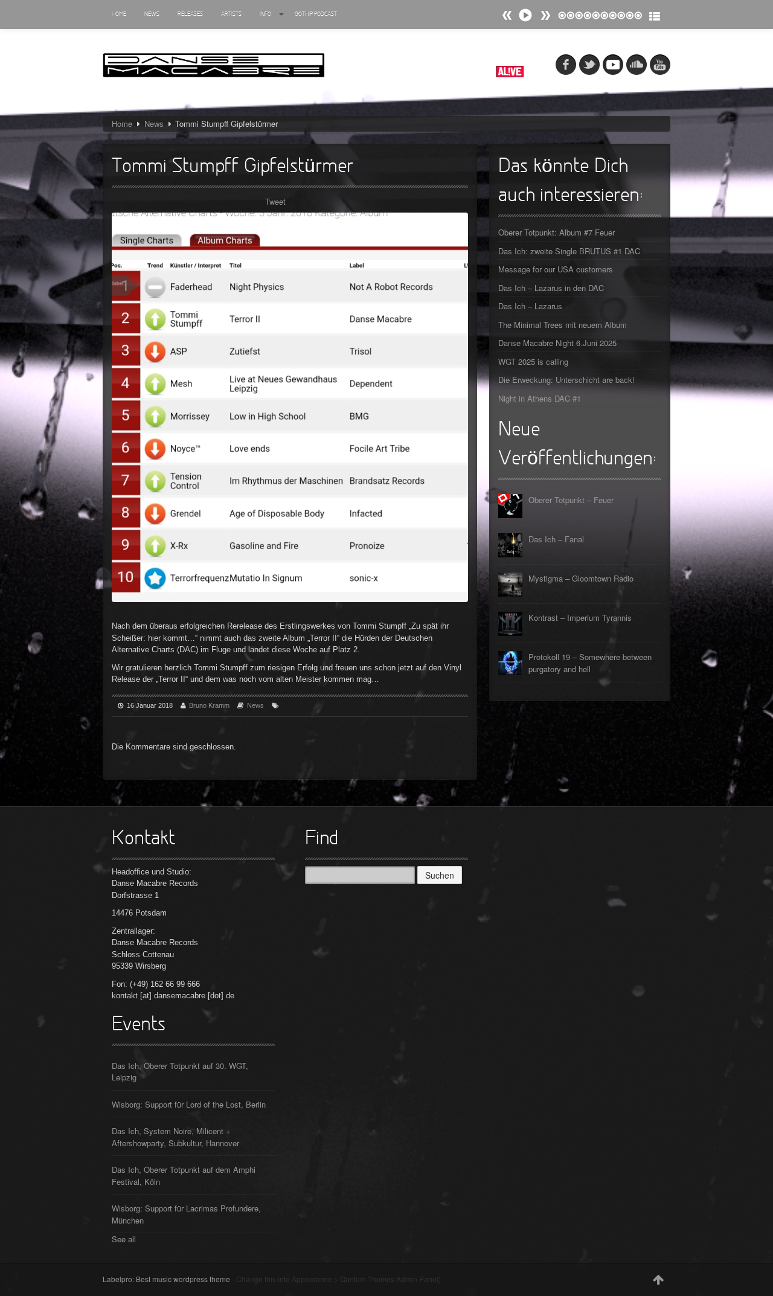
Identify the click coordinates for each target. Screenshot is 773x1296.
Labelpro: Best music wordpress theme (166, 1279)
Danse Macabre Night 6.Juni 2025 (557, 342)
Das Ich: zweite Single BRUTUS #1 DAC (569, 251)
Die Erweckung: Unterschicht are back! (566, 379)
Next (507, 15)
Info (265, 14)
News (151, 14)
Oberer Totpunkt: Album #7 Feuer (556, 232)
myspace (613, 64)
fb (566, 64)
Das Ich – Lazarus (530, 306)
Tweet (275, 201)
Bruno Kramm (209, 705)
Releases (190, 14)
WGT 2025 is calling (533, 361)
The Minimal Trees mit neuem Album (562, 324)
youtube (660, 64)
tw (589, 64)
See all (124, 1239)
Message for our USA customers (555, 269)
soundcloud (636, 64)
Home (119, 14)
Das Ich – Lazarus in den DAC (551, 288)
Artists (231, 14)
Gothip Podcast (316, 14)
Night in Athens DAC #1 (539, 398)
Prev (545, 15)
